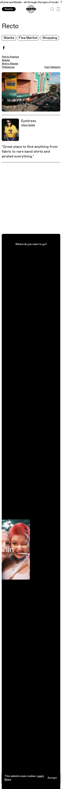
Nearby (8, 9)
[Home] (31, 9)
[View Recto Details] (33, 199)
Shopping (49, 38)
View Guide (28, 125)
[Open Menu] (58, 9)
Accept (52, 778)
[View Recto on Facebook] (4, 48)
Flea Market (28, 38)
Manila (9, 38)
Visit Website (52, 67)
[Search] (52, 9)
